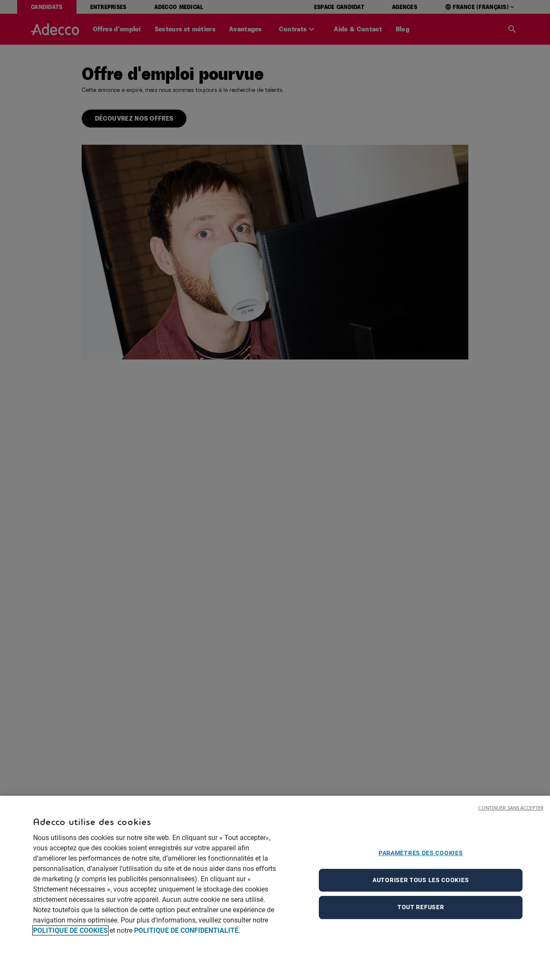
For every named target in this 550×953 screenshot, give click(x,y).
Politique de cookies (70, 930)
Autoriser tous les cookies (421, 880)
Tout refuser (420, 907)
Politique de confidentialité (186, 930)
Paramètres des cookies (421, 852)
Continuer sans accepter (511, 807)
